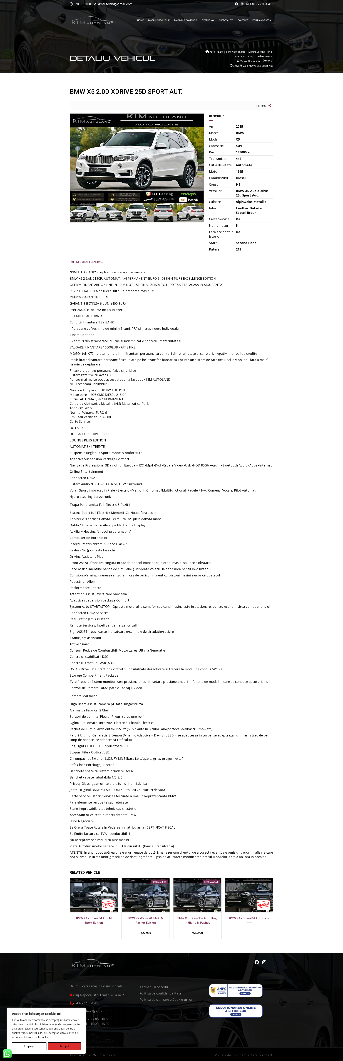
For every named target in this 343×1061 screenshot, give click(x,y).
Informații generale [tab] (89, 262)
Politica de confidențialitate (160, 993)
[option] (137, 158)
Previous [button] (79, 158)
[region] (46, 1031)
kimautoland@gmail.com (115, 4)
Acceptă (64, 1046)
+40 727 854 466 (261, 4)
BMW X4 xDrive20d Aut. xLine (197, 918)
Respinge (29, 1046)
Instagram (264, 962)
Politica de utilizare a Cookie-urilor (166, 999)
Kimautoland (106, 1055)
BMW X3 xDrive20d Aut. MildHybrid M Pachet (249, 920)
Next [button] (194, 158)
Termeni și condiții (153, 987)
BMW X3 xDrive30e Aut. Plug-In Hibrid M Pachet (146, 920)
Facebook (257, 962)
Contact (266, 1055)
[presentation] (78, 908)
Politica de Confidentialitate (236, 1055)
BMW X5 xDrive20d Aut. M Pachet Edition (94, 920)
